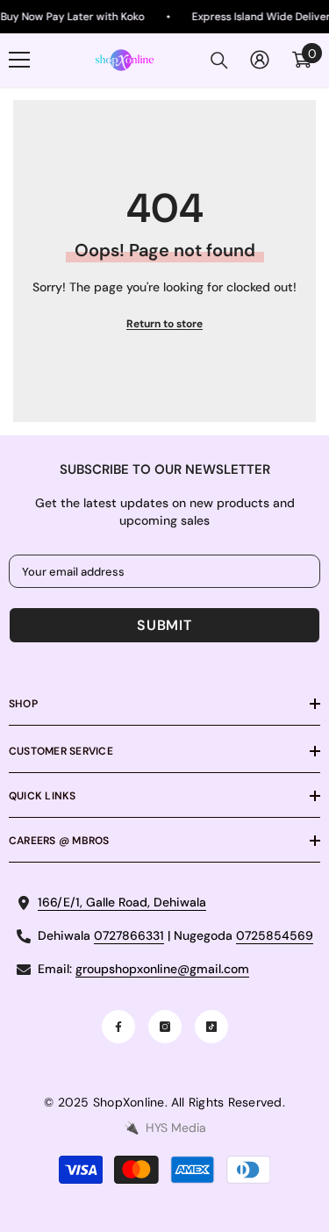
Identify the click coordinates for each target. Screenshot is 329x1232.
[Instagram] (165, 1026)
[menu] (19, 59)
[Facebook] (118, 1026)
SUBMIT (164, 625)
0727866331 (129, 935)
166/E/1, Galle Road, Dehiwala (122, 902)
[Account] (259, 59)
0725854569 (274, 935)
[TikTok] (211, 1026)
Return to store (164, 324)
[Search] (219, 60)
